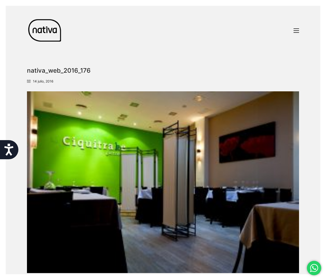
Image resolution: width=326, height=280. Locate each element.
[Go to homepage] (45, 30)
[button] (296, 30)
